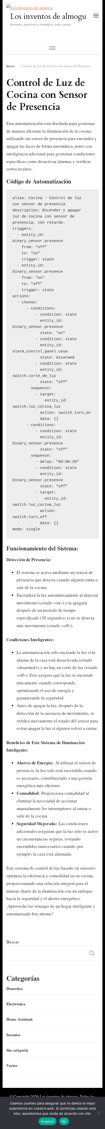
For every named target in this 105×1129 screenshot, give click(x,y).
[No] (98, 1112)
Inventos (13, 1035)
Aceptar (47, 1121)
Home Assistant (19, 1019)
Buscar (12, 942)
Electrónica (15, 1004)
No (64, 1121)
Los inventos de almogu (48, 16)
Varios (11, 1065)
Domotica (14, 988)
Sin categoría (17, 1050)
